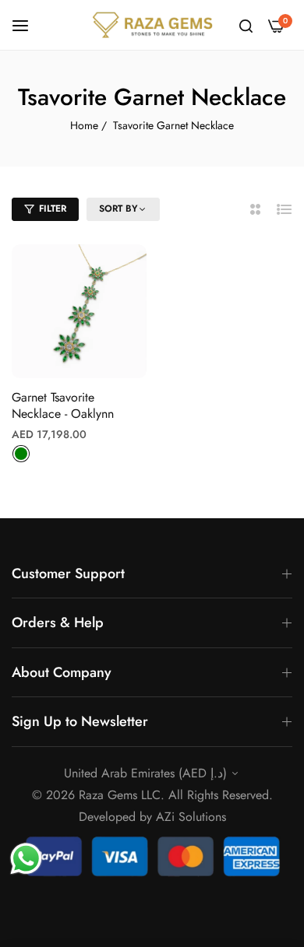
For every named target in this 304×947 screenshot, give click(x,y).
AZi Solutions (191, 817)
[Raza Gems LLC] (152, 25)
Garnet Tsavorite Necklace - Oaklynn (63, 406)
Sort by (118, 209)
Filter (52, 209)
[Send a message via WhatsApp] (26, 858)
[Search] (246, 25)
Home (84, 125)
